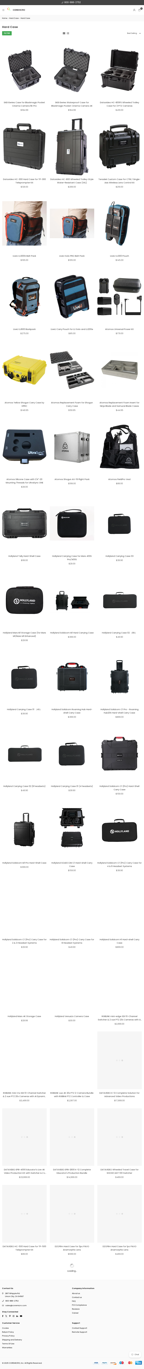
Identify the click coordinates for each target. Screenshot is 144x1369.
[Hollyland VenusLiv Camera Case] (72, 984)
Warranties (7, 1347)
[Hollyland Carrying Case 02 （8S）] (119, 600)
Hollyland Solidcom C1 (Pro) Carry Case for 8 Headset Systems (72, 941)
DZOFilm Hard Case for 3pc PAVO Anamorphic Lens (72, 1248)
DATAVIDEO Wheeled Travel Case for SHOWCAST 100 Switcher (120, 1171)
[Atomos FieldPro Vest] (119, 447)
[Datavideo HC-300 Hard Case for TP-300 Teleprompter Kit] (24, 146)
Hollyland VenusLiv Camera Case (72, 1016)
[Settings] (134, 9)
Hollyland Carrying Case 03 (119, 556)
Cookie (5, 1328)
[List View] (68, 33)
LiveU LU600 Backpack (24, 329)
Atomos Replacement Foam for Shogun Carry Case (72, 404)
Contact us (77, 1297)
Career (75, 1312)
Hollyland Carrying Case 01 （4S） (24, 709)
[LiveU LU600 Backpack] (24, 297)
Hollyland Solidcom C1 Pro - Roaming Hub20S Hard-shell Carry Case (120, 711)
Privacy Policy (8, 1335)
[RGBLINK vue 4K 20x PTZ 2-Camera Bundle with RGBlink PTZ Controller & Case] (72, 1060)
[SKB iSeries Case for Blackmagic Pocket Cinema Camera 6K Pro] (24, 70)
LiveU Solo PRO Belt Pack (72, 255)
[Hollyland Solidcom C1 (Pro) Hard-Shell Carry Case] (119, 753)
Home (4, 18)
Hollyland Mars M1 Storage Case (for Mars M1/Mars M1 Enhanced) (24, 634)
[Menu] (3, 10)
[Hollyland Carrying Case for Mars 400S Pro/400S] (72, 523)
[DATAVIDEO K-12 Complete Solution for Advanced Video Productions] (119, 1060)
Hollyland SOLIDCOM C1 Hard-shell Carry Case (71, 864)
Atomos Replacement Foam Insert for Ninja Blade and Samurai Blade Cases (119, 404)
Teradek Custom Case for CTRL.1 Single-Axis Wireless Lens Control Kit (119, 181)
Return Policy (8, 1332)
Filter (7, 33)
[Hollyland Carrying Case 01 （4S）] (24, 677)
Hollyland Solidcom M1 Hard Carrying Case (72, 632)
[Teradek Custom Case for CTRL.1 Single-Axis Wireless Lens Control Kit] (119, 146)
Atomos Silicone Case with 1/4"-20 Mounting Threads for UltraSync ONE (24, 481)
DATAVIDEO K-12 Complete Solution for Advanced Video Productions (119, 1094)
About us (76, 1293)
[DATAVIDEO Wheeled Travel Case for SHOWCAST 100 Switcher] (119, 1137)
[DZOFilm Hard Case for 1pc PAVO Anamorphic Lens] (119, 1214)
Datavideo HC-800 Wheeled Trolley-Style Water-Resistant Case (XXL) (72, 181)
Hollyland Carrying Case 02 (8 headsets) (24, 786)
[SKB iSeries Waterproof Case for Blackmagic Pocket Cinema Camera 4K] (72, 70)
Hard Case (14, 18)
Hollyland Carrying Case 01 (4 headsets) (72, 786)
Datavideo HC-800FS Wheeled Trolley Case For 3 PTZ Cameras (119, 104)
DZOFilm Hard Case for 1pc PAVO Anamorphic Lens (119, 1248)
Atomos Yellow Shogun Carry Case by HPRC (24, 404)
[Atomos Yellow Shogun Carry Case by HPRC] (24, 370)
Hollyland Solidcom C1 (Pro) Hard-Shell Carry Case (119, 788)
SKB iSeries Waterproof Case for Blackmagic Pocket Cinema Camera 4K (72, 104)
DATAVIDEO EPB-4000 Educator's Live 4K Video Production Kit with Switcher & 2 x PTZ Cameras (24, 1171)
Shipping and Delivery (12, 1339)
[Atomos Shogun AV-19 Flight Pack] (72, 447)
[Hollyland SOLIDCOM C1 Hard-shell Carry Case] (72, 830)
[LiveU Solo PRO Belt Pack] (72, 223)
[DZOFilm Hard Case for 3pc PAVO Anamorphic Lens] (72, 1214)
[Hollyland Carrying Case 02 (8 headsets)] (24, 753)
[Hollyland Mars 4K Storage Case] (24, 984)
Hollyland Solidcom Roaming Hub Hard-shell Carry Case (72, 711)
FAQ (74, 1301)
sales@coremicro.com (16, 1305)
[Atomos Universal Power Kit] (119, 297)
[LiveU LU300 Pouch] (119, 223)
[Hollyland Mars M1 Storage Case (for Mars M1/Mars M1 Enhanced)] (24, 600)
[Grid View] (64, 33)
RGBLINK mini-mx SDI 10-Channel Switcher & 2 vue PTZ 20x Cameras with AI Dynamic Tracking (24, 1094)
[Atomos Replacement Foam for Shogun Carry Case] (72, 370)
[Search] (9, 10)
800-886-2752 (72, 2)
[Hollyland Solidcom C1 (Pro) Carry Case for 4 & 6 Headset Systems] (119, 830)
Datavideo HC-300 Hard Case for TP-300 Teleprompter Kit (24, 181)
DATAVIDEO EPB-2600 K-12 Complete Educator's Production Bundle (72, 1171)
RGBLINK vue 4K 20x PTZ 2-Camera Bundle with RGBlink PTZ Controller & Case (72, 1094)
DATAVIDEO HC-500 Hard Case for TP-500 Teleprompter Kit (24, 1248)
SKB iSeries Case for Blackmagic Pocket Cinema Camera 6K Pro (24, 104)
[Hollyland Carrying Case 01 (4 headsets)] (72, 753)
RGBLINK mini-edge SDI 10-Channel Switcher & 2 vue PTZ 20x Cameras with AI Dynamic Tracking (119, 1018)
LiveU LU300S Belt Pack (24, 255)
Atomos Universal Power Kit (119, 329)
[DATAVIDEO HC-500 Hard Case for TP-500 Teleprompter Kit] (24, 1214)
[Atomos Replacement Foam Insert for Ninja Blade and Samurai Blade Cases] (119, 370)
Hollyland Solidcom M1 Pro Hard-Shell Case (24, 862)
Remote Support (79, 1332)
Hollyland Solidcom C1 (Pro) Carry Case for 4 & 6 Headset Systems (119, 864)
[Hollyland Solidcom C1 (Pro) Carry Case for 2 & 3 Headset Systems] (24, 907)
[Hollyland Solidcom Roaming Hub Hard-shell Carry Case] (72, 677)
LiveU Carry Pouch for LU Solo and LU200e (72, 329)
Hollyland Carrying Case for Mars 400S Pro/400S (72, 558)
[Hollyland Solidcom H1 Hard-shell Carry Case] (119, 907)
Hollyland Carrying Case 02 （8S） (119, 632)
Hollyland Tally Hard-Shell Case (24, 556)
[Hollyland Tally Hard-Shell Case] (24, 523)
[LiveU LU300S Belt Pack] (24, 223)
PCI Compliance (79, 1305)
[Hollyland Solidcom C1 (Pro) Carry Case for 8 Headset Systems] (72, 907)
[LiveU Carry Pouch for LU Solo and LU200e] (72, 297)
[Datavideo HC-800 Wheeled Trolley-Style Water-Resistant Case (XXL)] (72, 146)
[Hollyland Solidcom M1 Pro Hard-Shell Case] (24, 830)
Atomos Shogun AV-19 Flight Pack (72, 479)
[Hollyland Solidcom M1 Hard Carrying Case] (72, 600)
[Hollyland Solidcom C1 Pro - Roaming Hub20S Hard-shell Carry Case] (119, 677)
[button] (139, 9)
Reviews (76, 1309)
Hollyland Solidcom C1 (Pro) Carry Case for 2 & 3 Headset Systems (24, 941)
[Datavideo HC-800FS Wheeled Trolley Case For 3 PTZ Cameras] (119, 70)
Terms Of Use (8, 1343)
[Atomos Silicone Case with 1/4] (24, 447)
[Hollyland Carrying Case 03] (119, 523)
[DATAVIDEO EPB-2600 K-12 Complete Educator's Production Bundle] (72, 1137)
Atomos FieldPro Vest (119, 479)
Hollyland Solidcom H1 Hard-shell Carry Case (119, 941)
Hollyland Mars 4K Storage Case (24, 1016)
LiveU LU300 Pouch (119, 255)
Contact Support (79, 1328)
